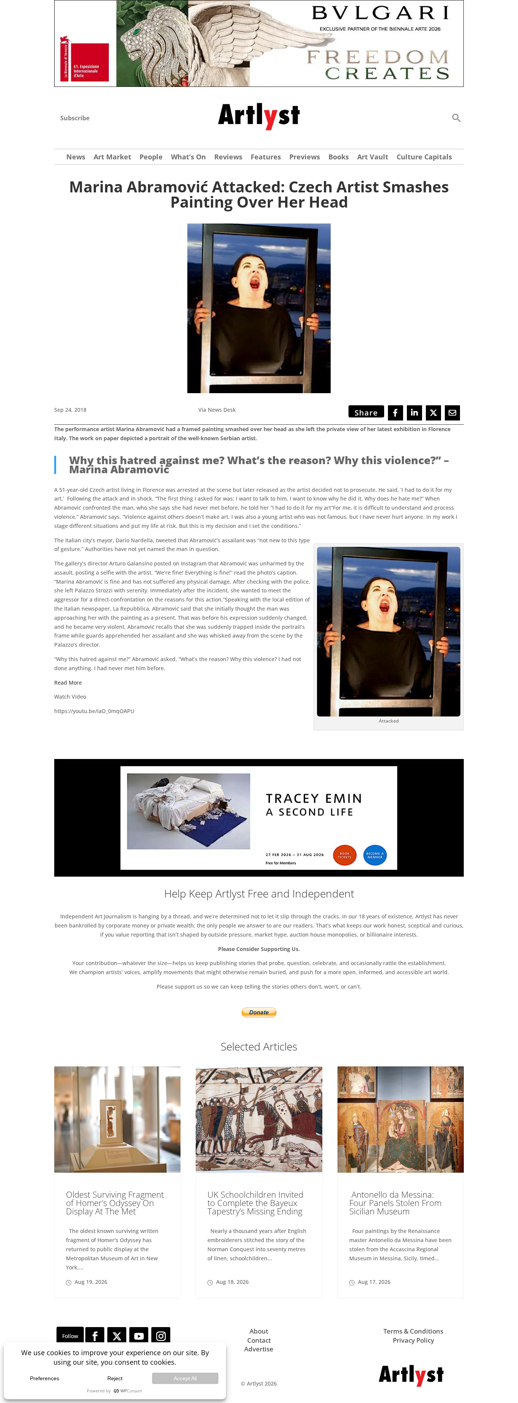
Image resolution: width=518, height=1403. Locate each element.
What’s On (188, 157)
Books (338, 157)
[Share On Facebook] (395, 412)
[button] (456, 117)
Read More (68, 682)
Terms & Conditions (413, 1331)
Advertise (258, 1349)
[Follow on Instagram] (160, 1336)
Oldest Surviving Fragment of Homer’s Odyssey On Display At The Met (115, 1203)
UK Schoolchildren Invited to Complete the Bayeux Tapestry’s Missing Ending (255, 1203)
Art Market (112, 157)
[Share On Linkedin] (414, 412)
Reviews (228, 157)
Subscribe (74, 118)
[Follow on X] (116, 1336)
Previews (304, 157)
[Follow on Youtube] (138, 1336)
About (259, 1331)
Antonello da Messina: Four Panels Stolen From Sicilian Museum (395, 1203)
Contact (259, 1340)
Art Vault (372, 157)
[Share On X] (433, 412)
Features (266, 157)
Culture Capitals (424, 157)
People (151, 157)
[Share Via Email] (452, 412)
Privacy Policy (413, 1340)
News (75, 157)
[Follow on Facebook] (94, 1336)
